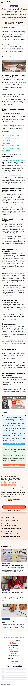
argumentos (5, 277)
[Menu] (2, 2)
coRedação (9, 2)
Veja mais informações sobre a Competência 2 (10, 139)
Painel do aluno (14, 651)
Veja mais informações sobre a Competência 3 (10, 142)
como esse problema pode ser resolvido (13, 286)
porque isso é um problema (14, 273)
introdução (18, 262)
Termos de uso (14, 661)
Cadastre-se (14, 653)
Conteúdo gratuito (14, 650)
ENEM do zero (14, 6)
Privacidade (14, 663)
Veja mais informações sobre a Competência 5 (10, 149)
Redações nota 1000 (14, 655)
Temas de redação (14, 648)
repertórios (10, 103)
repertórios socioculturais (16, 160)
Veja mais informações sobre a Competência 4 (10, 146)
